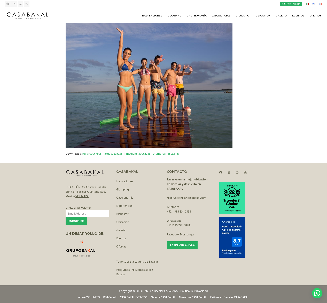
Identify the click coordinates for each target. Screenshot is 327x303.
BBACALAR (109, 297)
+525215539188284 (179, 225)
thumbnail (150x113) (166, 153)
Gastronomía (124, 197)
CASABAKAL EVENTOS (133, 297)
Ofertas (121, 246)
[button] (317, 293)
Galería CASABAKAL (163, 297)
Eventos (121, 238)
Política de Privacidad (194, 291)
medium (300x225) (138, 153)
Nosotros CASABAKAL (193, 297)
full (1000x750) (91, 153)
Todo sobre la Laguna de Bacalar (137, 261)
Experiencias (124, 206)
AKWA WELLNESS (89, 297)
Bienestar (122, 214)
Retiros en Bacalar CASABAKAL (229, 297)
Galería (121, 230)
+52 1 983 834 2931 (179, 211)
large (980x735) (113, 153)
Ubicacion (122, 222)
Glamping (122, 189)
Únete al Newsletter (78, 207)
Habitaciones (124, 181)
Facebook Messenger (180, 234)
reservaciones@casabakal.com (186, 198)
